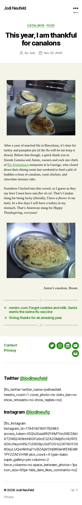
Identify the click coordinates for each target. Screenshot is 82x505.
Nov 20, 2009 (53, 53)
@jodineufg (38, 412)
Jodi (32, 53)
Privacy (10, 350)
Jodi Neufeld (15, 8)
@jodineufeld (33, 378)
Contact (10, 345)
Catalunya (36, 25)
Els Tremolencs (18, 165)
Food (51, 25)
